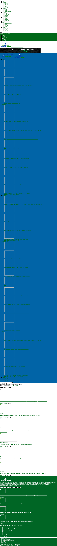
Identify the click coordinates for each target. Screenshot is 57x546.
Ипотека (1, 456)
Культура (6, 28)
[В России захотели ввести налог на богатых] (9, 93)
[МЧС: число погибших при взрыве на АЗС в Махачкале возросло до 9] (9, 257)
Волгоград (8, 536)
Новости (4, 1)
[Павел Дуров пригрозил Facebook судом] (9, 102)
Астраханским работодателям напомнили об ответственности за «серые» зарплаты (20, 112)
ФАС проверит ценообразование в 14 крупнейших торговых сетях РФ (17, 230)
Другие (3, 27)
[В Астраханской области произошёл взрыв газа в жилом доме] (9, 266)
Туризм (5, 6)
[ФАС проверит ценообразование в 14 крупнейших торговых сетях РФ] (9, 229)
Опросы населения (5, 531)
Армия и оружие (7, 11)
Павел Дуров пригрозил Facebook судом (12, 103)
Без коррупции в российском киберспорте (12, 330)
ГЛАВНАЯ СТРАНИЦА (13, 385)
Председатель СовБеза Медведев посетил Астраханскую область (16, 158)
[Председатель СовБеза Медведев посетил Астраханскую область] (9, 157)
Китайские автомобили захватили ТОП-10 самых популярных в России (18, 357)
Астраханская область (4, 442)
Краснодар (13, 536)
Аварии (5, 18)
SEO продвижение (16, 544)
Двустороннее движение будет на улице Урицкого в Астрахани (16, 349)
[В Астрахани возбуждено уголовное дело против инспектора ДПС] (8, 426)
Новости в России (5, 534)
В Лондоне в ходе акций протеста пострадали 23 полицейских (16, 167)
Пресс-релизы (5, 37)
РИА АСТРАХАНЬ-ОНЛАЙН (7, 544)
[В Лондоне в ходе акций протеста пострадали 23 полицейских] (9, 166)
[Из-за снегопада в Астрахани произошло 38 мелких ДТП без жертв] (9, 275)
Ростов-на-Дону (3, 536)
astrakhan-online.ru (3, 403)
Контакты (4, 40)
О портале (4, 35)
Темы (3, 38)
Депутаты (2, 471)
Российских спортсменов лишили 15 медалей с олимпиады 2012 (16, 295)
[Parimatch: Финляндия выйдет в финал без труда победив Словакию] (9, 303)
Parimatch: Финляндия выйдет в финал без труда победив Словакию (17, 304)
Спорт (3, 21)
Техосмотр (6, 25)
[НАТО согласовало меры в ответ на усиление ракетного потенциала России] (9, 75)
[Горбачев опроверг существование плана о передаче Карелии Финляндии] (9, 84)
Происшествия (5, 17)
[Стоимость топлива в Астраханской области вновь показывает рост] (9, 120)
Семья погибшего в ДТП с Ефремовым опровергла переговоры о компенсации (19, 284)
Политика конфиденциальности (8, 540)
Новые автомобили (8, 23)
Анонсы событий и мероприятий (8, 528)
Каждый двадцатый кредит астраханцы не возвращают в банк (16, 239)
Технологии (6, 30)
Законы (5, 10)
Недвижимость (7, 14)
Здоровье (6, 7)
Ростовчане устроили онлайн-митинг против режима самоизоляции (17, 193)
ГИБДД (5, 24)
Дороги (5, 26)
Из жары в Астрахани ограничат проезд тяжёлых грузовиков (16, 375)
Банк (1, 398)
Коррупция (6, 20)
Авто (3, 22)
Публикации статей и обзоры (7, 530)
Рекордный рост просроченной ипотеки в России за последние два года (18, 221)
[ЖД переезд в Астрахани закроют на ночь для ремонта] (9, 365)
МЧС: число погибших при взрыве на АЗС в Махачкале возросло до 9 (17, 258)
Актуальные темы (5, 529)
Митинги (6, 9)
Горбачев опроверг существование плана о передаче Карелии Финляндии (18, 85)
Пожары (6, 19)
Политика (4, 8)
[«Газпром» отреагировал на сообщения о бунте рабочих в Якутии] (9, 175)
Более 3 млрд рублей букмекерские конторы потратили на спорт (16, 313)
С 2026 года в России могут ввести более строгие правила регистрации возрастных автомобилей (23, 340)
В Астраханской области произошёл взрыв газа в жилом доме (16, 267)
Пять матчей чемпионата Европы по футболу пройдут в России (16, 321)
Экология (6, 3)
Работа (1, 413)
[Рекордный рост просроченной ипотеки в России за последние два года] (9, 220)
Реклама (6, 15)
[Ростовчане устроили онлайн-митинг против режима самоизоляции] (9, 192)
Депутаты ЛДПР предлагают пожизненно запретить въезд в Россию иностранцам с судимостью (22, 130)
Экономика (4, 12)
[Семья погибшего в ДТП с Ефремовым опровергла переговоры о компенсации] (9, 283)
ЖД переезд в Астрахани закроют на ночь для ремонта (14, 366)
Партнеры (4, 39)
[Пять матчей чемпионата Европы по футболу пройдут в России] (9, 320)
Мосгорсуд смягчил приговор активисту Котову (13, 184)
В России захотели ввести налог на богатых (12, 94)
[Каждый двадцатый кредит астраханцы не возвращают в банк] (9, 238)
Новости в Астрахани (6, 532)
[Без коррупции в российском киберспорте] (9, 329)
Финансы (6, 16)
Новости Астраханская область (8, 533)
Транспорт (6, 4)
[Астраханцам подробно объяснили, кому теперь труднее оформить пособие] (9, 146)
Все (5, 148)
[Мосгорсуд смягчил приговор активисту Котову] (9, 183)
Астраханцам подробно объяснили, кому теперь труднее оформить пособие (18, 147)
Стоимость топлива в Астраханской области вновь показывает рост (17, 121)
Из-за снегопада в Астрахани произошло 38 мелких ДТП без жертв (17, 276)
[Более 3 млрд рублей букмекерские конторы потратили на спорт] (9, 312)
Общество (4, 2)
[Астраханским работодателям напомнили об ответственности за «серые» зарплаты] (9, 111)
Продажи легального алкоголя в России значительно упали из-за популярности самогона (21, 139)
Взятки (1, 427)
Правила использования (6, 539)
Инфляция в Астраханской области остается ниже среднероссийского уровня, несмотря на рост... (23, 401)
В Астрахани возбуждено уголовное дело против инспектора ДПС (16, 430)
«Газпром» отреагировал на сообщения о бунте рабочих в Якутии (17, 176)
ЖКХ (5, 5)
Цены (5, 13)
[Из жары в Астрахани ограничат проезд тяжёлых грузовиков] (9, 374)
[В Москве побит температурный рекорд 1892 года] (9, 67)
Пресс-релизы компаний (7, 527)
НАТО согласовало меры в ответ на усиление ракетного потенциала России (19, 76)
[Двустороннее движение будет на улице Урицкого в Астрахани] (9, 348)
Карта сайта (4, 538)
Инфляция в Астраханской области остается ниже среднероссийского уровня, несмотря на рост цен (23, 204)
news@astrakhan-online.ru (12, 485)
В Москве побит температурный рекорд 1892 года (14, 68)
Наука (5, 29)
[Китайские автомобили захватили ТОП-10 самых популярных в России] (9, 356)
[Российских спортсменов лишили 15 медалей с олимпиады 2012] (9, 294)
